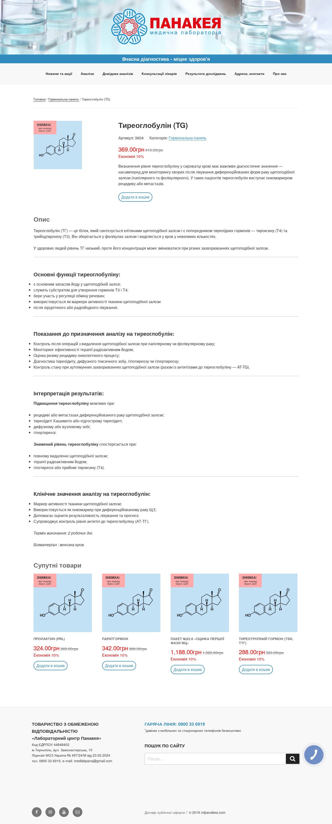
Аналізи (87, 73)
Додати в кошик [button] (135, 197)
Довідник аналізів (118, 73)
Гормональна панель (63, 99)
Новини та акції (59, 73)
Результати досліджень (205, 73)
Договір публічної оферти (165, 812)
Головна (39, 99)
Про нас (280, 73)
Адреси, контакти (249, 73)
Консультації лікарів (159, 73)
